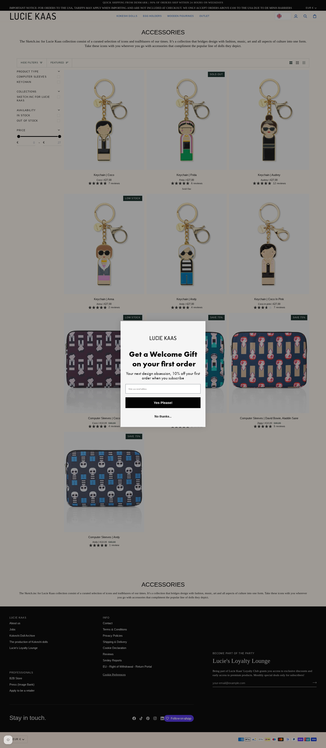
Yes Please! (163, 403)
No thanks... (163, 416)
